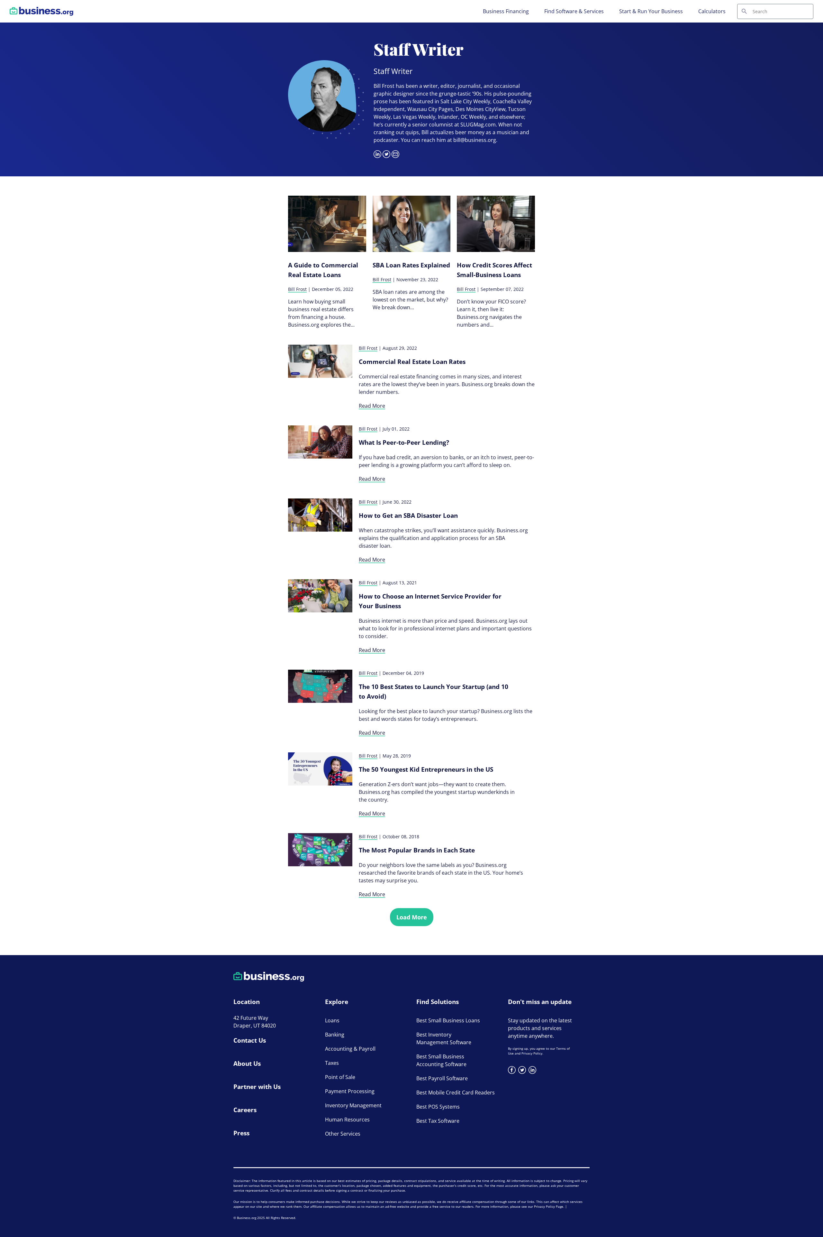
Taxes (332, 1062)
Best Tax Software (437, 1120)
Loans (332, 1020)
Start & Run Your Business (651, 11)
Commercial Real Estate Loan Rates (412, 362)
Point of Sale (340, 1077)
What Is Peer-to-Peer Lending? (404, 442)
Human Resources (347, 1119)
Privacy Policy (531, 1053)
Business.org (246, 1217)
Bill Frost (297, 289)
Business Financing (506, 11)
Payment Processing (350, 1091)
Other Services (342, 1133)
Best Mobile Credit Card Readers (455, 1092)
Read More (372, 405)
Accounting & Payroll (350, 1048)
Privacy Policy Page (548, 1206)
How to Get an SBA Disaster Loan (408, 515)
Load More (411, 917)
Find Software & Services (574, 11)
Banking (334, 1034)
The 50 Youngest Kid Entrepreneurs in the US (426, 769)
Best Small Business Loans (448, 1020)
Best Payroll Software (442, 1078)
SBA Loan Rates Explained (411, 265)
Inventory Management (353, 1105)
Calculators (712, 11)
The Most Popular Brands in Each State (417, 850)
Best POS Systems (438, 1106)
